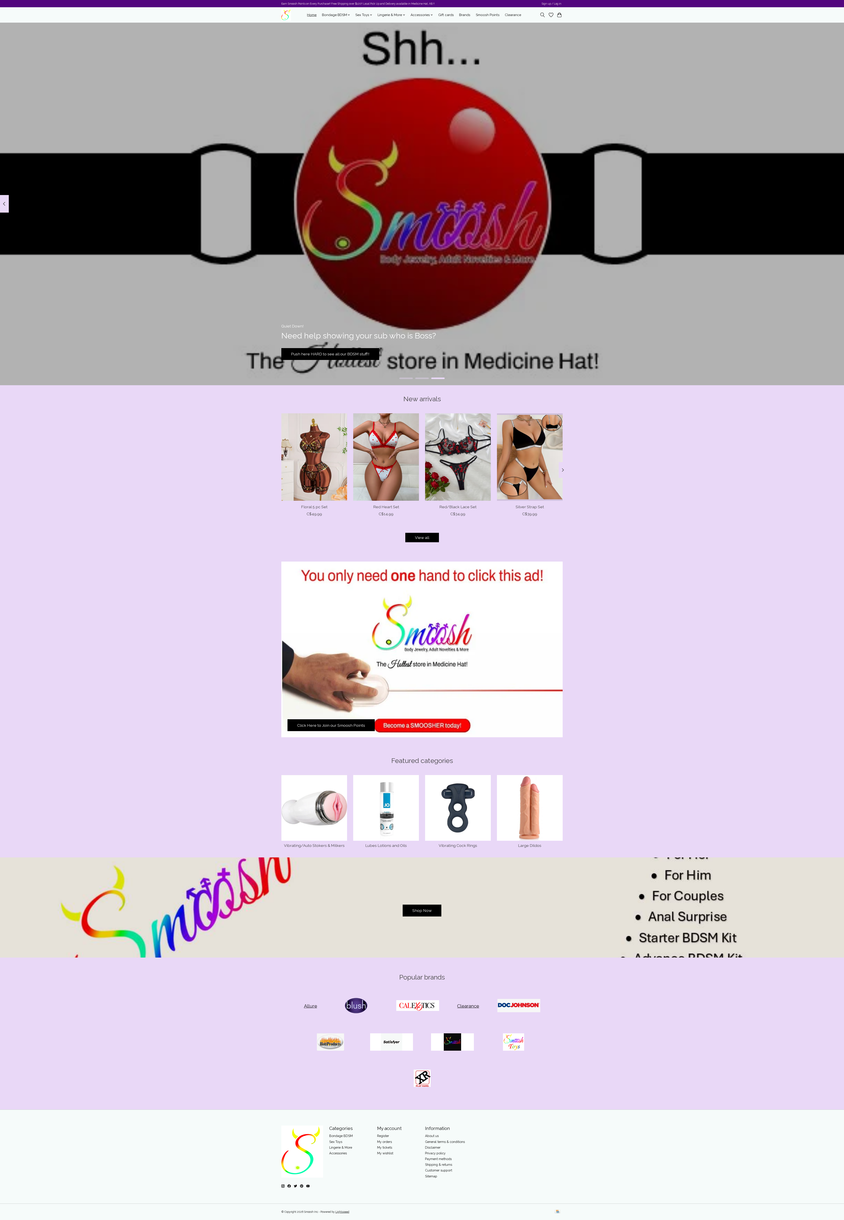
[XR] (422, 1079)
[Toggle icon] (542, 15)
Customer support (438, 1170)
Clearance (513, 15)
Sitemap (431, 1176)
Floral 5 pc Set (314, 506)
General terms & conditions (445, 1142)
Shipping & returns (438, 1164)
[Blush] (356, 1006)
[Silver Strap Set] (530, 457)
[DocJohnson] (518, 1006)
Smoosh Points (488, 15)
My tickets (384, 1147)
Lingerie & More (340, 1147)
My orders (384, 1142)
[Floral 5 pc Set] (314, 457)
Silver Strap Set (530, 506)
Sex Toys (335, 1142)
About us (432, 1136)
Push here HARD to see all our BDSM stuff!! (330, 354)
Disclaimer (432, 1147)
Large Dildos (529, 845)
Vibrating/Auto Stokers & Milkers (314, 845)
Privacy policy (435, 1153)
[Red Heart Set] (386, 457)
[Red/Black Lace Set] (458, 457)
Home (311, 15)
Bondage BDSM (341, 1136)
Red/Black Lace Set (458, 506)
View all (422, 537)
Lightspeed (342, 1211)
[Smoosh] (452, 1042)
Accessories (338, 1153)
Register (383, 1136)
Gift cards (446, 15)
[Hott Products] (330, 1042)
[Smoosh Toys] (513, 1042)
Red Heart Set (386, 506)
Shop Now (422, 910)
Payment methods (438, 1159)
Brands (464, 15)
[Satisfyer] (391, 1042)
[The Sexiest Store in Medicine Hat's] (286, 15)
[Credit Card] (557, 1212)
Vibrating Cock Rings (458, 845)
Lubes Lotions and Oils (386, 845)
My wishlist (385, 1153)
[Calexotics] (417, 1006)
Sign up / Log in (551, 3)
